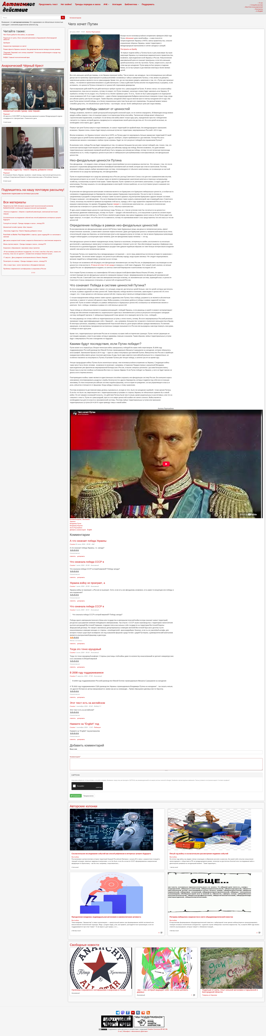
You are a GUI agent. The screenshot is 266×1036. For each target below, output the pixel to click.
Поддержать (148, 4)
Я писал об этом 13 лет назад (102, 265)
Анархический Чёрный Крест (23, 65)
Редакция (97, 727)
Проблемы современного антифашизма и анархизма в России (99, 989)
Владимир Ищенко (76, 525)
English (89, 530)
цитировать (81, 556)
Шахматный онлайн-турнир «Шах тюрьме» (21, 110)
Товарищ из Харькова (209, 995)
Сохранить (76, 796)
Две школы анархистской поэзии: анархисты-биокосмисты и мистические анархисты (32, 240)
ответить (73, 556)
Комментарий (75, 757)
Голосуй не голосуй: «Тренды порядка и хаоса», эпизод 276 (23, 223)
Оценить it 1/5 (71, 550)
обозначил (129, 38)
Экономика (86, 519)
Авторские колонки (83, 806)
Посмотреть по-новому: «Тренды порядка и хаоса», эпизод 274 (25, 261)
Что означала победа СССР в (87, 561)
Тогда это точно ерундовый (85, 649)
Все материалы (14, 202)
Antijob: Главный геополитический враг (16, 57)
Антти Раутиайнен (93, 32)
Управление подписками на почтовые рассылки (20, 193)
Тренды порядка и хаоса (87, 4)
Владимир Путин (75, 523)
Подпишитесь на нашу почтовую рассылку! (33, 189)
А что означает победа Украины (88, 540)
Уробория (6, 43)
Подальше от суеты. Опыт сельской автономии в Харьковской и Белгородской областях (230, 990)
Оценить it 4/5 (76, 550)
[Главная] (19, 7)
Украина (72, 521)
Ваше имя (73, 749)
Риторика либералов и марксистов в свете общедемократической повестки (201, 917)
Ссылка (72, 544)
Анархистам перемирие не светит (14, 46)
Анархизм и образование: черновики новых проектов (21, 248)
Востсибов (75, 857)
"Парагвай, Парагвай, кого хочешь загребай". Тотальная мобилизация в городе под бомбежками (31, 53)
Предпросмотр (88, 796)
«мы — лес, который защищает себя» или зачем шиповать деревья (162, 990)
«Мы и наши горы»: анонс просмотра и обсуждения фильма (24, 265)
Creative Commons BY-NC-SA (157, 1029)
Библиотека (131, 4)
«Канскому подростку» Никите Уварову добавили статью (28, 169)
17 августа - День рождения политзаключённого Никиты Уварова (25, 257)
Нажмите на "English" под (84, 723)
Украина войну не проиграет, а (87, 583)
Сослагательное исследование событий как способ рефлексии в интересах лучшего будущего (111, 853)
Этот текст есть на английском (87, 702)
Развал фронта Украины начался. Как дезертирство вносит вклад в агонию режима (31, 49)
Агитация (117, 4)
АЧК (105, 4)
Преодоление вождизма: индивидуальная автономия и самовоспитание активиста (106, 917)
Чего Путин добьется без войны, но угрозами (18, 34)
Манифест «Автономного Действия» (135, 1031)
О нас (120, 1031)
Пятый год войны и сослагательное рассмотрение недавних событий (199, 853)
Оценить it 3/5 (74, 550)
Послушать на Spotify (128, 49)
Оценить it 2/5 (72, 550)
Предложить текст (48, 4)
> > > (33, 272)
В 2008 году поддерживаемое (87, 672)
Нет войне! (66, 4)
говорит (116, 204)
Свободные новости (84, 944)
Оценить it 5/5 (78, 550)
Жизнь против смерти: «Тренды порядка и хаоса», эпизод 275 (24, 244)
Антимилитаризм (75, 18)
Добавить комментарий (78, 530)
